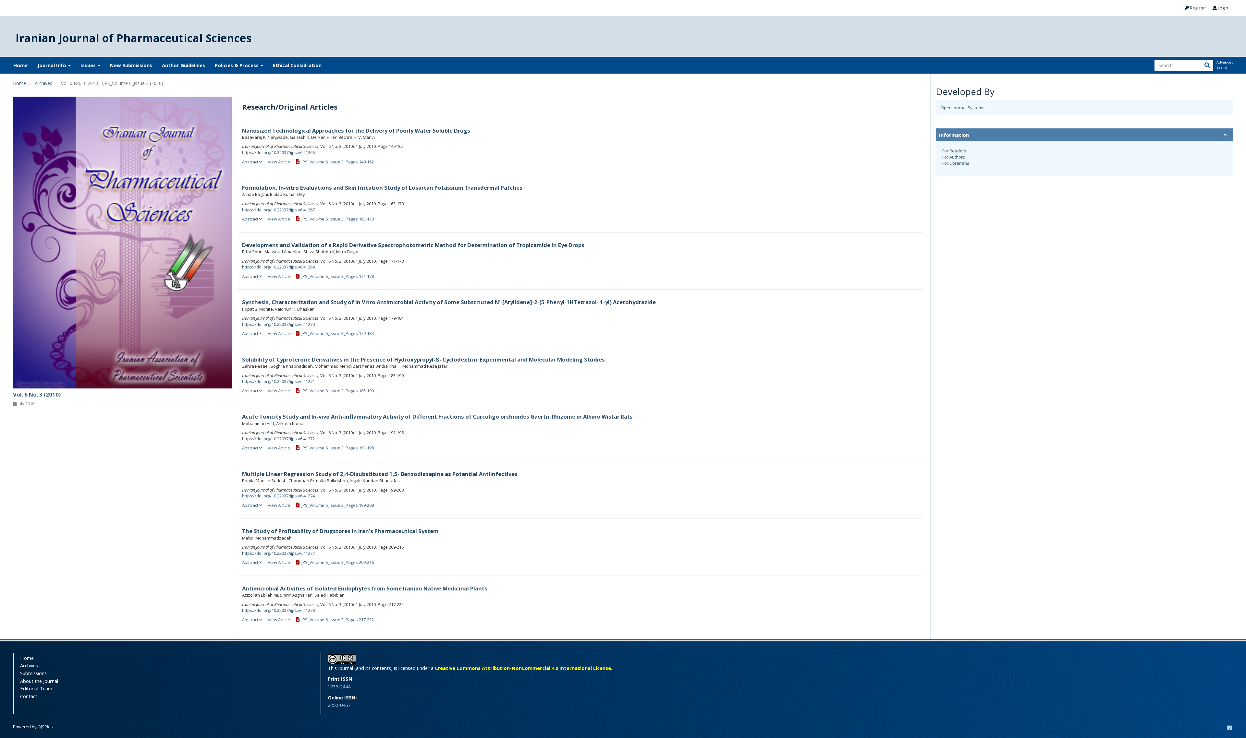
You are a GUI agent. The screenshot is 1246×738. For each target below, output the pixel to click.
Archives (43, 83)
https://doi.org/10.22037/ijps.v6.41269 (278, 267)
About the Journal (39, 681)
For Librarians (955, 163)
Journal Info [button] (52, 65)
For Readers (954, 151)
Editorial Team (36, 688)
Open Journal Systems (962, 108)
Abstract (250, 162)
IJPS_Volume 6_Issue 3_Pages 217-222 (336, 620)
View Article (279, 162)
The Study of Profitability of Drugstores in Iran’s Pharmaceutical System (340, 531)
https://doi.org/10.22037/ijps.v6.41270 (278, 324)
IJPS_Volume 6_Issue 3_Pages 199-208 (336, 505)
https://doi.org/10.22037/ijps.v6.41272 (278, 439)
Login (1222, 8)
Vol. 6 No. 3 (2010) (37, 394)
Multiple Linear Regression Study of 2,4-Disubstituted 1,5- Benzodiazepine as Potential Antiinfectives (380, 474)
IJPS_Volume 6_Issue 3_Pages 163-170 (336, 219)
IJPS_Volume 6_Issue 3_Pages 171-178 (336, 276)
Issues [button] (88, 65)
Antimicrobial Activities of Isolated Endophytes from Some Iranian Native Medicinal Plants (364, 588)
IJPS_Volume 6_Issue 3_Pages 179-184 (336, 333)
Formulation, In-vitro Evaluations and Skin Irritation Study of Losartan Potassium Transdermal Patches (382, 187)
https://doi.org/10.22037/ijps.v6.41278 (278, 610)
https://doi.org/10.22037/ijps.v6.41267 (278, 210)
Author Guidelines (183, 65)
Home (20, 65)
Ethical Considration (297, 65)
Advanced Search (1224, 65)
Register (1197, 8)
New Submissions (131, 65)
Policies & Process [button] (237, 65)
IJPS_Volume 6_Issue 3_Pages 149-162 (336, 162)
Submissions (33, 673)
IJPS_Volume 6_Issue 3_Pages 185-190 (336, 391)
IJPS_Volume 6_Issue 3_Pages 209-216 (336, 562)
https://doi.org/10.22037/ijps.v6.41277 (278, 553)
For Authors (953, 157)
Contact (28, 696)
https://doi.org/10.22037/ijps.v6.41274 (278, 496)
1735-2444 (339, 686)
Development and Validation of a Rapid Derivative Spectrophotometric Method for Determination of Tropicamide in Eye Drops (413, 245)
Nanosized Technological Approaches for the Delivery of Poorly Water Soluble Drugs (356, 130)
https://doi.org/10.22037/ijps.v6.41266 (278, 152)
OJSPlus (45, 727)
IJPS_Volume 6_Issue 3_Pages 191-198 (336, 448)
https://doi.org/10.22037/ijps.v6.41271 (278, 381)
